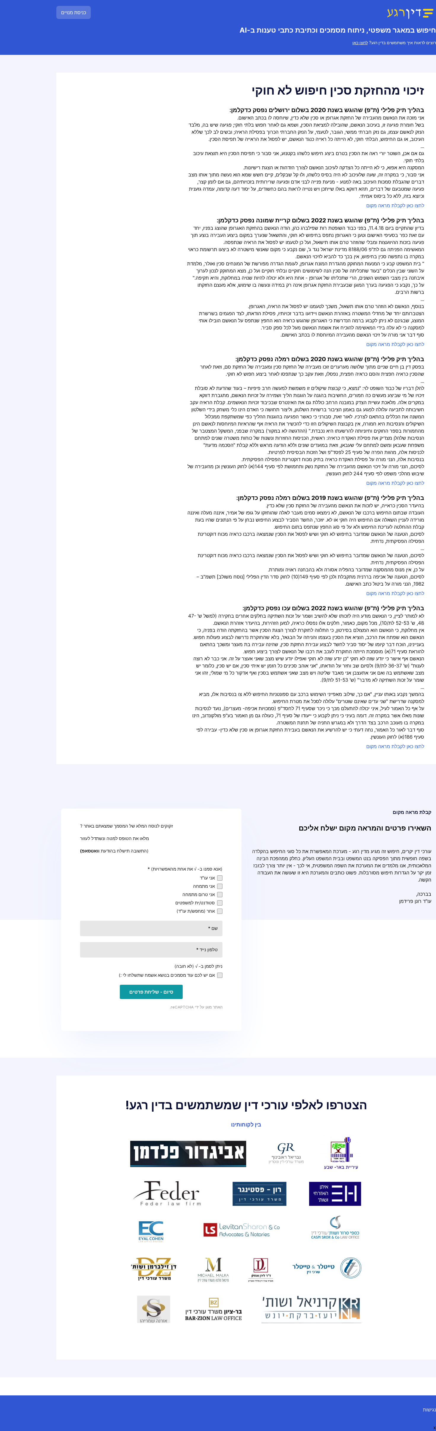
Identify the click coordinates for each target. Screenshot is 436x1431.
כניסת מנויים (73, 12)
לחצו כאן (360, 42)
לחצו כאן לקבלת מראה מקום (395, 205)
